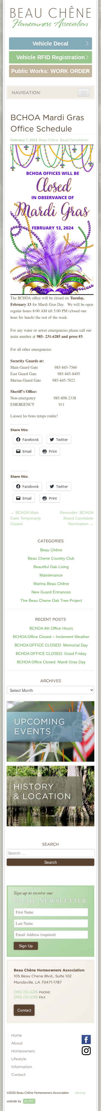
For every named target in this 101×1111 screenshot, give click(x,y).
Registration (50, 57)
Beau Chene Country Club (51, 558)
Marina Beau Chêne (51, 583)
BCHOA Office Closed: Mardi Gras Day (51, 662)
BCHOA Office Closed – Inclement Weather (51, 636)
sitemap (80, 1092)
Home (16, 1035)
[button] (51, 220)
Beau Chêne (48, 140)
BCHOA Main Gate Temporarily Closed (25, 518)
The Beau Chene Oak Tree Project (51, 600)
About (16, 1043)
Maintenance (51, 575)
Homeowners (23, 1051)
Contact (24, 1010)
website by (20, 1101)
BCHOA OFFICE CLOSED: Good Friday (51, 653)
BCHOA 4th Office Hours (51, 628)
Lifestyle (18, 1059)
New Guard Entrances (51, 592)
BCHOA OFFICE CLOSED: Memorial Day (51, 645)
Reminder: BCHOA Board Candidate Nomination (76, 518)
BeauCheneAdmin (74, 140)
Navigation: (26, 92)
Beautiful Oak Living (51, 566)
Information (21, 1067)
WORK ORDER (50, 71)
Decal (50, 43)
